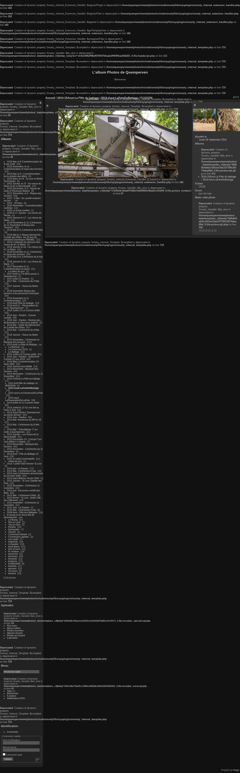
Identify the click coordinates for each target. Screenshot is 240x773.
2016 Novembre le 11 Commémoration (16, 299)
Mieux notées (14, 628)
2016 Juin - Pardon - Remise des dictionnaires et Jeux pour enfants (22, 321)
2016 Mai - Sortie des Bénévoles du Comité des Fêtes (22, 326)
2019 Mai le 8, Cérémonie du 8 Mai (25, 230)
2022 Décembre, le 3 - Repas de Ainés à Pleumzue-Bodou (22, 189)
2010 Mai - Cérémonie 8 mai (21, 510)
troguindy (13, 541)
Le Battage (13, 352)
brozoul (12, 573)
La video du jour (16, 271)
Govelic (12, 532)
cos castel (13, 539)
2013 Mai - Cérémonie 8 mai (21, 471)
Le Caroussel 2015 (18, 349)
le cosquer (13, 551)
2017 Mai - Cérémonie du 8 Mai (23, 281)
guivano (12, 568)
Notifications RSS (16, 698)
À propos (11, 696)
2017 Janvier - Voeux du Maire (22, 286)
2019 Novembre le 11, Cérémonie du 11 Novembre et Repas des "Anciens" (22, 225)
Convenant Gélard (17, 534)
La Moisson (14, 347)
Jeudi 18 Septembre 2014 (212, 139)
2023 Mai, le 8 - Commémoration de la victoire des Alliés (22, 175)
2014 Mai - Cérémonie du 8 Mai (23, 424)
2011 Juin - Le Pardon (18, 507)
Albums (6, 138)
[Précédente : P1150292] (204, 120)
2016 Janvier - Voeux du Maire (22, 335)
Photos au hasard (16, 635)
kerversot (13, 554)
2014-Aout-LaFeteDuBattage (23, 388)
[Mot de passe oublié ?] (37, 759)
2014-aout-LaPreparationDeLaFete (17, 399)
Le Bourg (13, 519)
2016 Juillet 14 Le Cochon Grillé (23, 310)
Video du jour (15, 461)
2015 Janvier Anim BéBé (19, 366)
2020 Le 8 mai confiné (18, 210)
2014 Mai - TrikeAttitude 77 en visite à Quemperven (21, 430)
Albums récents (15, 633)
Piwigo (236, 770)
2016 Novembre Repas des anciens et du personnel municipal (21, 292)
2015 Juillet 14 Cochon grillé (21, 354)
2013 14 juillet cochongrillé (21, 458)
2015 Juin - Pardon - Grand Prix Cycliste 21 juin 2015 (21, 357)
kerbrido (12, 566)
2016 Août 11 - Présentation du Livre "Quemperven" (21, 306)
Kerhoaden (14, 529)
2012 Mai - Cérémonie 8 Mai (21, 495)
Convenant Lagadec (18, 537)
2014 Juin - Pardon (16, 417)
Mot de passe (9, 747)
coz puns (12, 571)
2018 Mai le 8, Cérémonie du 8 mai (25, 256)
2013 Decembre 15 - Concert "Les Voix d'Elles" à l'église (23, 440)
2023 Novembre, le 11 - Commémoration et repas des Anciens (23, 167)
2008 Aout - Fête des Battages (22, 512)
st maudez (13, 544)
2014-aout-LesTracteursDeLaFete (25, 393)
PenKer (12, 527)
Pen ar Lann (14, 522)
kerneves (13, 556)
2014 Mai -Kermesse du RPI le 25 (24, 419)
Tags (9, 691)
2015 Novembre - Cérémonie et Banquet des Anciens (21, 340)
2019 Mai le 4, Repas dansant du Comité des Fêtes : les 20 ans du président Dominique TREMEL (22, 237)
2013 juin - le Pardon (17, 468)
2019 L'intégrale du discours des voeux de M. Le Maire (22, 243)
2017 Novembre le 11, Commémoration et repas (17, 267)
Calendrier (12, 638)
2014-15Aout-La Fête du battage (23, 378)
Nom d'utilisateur (11, 740)
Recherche (12, 693)
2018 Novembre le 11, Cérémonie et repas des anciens (22, 253)
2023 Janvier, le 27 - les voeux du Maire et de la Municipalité (22, 184)
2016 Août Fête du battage (20, 303)
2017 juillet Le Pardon (18, 278)
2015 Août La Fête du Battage (22, 344)
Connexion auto (13, 754)
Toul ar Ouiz (14, 524)
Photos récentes (15, 630)
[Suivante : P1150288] (229, 120)
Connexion (12, 732)
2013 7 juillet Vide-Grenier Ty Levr (24, 463)
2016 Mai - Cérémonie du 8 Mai (23, 330)
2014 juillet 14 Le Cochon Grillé (23, 402)
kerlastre (12, 558)
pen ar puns (14, 549)
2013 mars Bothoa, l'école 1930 (23, 478)
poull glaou (14, 546)
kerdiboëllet (14, 563)
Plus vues (12, 625)
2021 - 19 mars (14, 203)
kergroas (12, 561)
